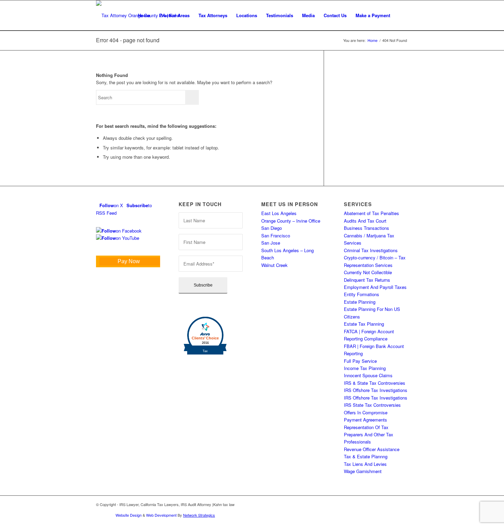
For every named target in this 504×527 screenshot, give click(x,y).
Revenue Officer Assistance (371, 449)
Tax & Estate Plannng (365, 456)
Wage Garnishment (363, 471)
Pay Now (129, 261)
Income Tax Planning (365, 368)
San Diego (271, 228)
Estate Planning (359, 302)
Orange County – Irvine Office (290, 220)
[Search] (401, 15)
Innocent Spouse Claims (368, 375)
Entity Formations (361, 294)
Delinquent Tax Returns (367, 280)
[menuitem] (144, 15)
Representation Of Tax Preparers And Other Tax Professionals (368, 434)
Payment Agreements (365, 419)
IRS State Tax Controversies (372, 405)
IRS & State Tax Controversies (374, 383)
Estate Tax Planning (364, 324)
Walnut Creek (274, 265)
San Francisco (275, 235)
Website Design (129, 515)
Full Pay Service (360, 361)
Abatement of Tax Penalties (371, 213)
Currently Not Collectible (368, 272)
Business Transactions (366, 228)
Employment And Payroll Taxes (375, 287)
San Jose (270, 242)
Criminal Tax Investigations (371, 250)
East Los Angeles (279, 213)
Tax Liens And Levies (365, 464)
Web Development (161, 515)
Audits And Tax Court (365, 220)
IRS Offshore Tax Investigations (375, 390)
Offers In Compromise (365, 412)
